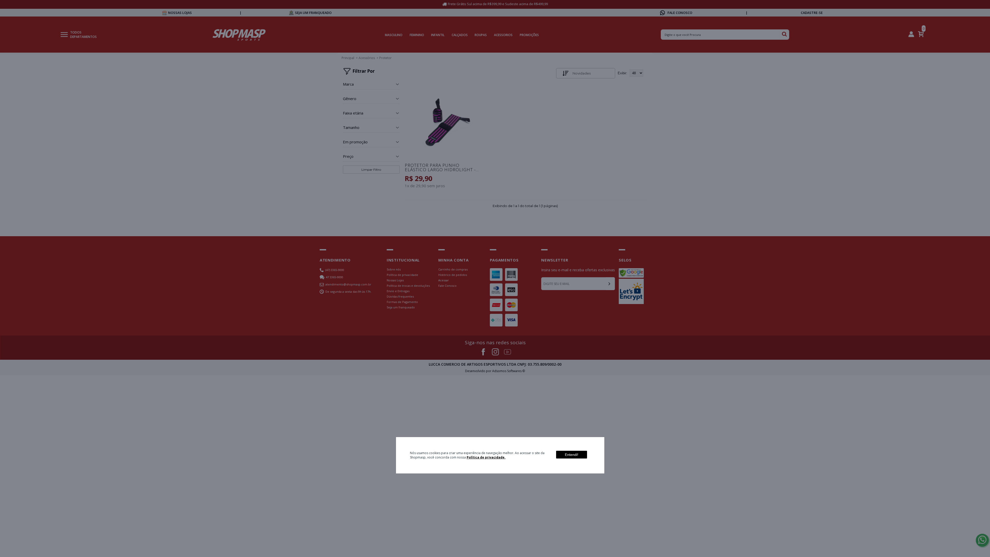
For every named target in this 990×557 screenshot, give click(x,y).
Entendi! (571, 455)
